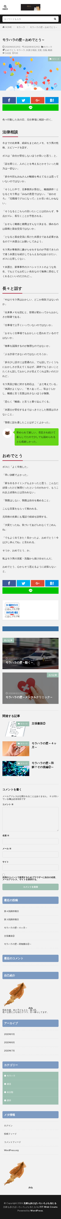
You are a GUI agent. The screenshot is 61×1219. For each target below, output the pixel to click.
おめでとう (10, 50)
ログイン (8, 1125)
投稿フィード (10, 1133)
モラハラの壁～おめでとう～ (43, 27)
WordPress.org (11, 1150)
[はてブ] (52, 100)
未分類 (10, 1092)
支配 (40, 50)
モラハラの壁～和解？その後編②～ (43, 765)
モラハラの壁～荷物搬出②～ (18, 944)
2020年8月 (9, 1042)
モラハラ (21, 27)
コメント (8, 804)
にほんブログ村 (12, 609)
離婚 (50, 50)
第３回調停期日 (11, 919)
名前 (5, 835)
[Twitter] (23, 100)
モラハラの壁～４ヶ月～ (44, 745)
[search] (55, 19)
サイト (5, 862)
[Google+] (37, 100)
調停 (9, 1100)
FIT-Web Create (48, 1207)
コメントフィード (12, 1142)
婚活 (9, 1084)
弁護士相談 (31, 50)
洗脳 (45, 50)
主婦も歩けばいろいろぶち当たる (40, 1203)
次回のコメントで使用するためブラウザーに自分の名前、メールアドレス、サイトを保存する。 (29, 878)
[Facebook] (9, 100)
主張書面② (39, 723)
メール (6, 849)
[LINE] (30, 107)
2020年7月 (9, 1050)
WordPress (36, 1210)
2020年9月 (9, 1034)
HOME (8, 27)
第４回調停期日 (11, 911)
